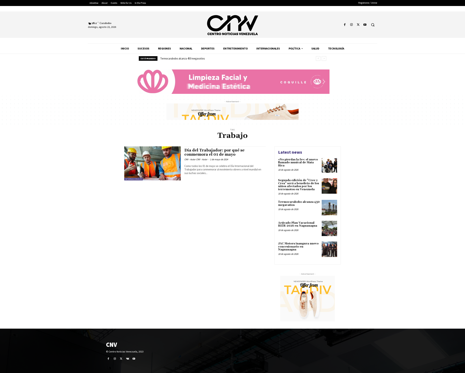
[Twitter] (358, 24)
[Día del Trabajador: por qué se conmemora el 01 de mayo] (152, 163)
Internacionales (133, 179)
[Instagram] (351, 24)
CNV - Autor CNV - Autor (195, 159)
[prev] (318, 58)
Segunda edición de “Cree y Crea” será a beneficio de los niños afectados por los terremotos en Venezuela (298, 185)
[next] (324, 58)
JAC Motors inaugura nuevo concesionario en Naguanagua (298, 246)
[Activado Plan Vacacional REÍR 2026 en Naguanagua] (329, 228)
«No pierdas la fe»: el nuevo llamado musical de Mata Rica (298, 162)
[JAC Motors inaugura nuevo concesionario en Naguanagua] (329, 249)
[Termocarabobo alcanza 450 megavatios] (329, 207)
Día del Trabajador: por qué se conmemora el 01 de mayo (214, 152)
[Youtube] (365, 24)
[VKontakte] (127, 358)
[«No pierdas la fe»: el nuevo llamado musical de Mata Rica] (329, 165)
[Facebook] (344, 24)
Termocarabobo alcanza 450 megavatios (182, 58)
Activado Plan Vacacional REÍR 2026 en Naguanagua (297, 224)
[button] (372, 24)
